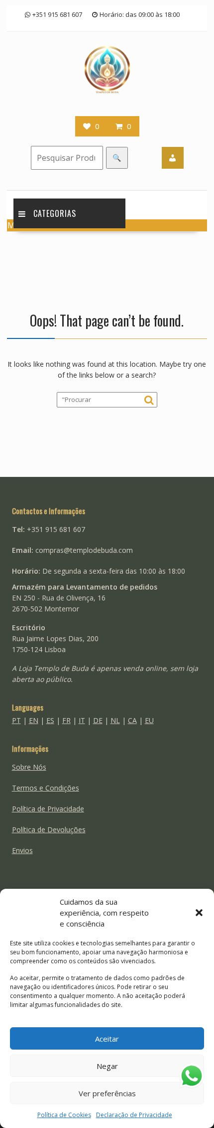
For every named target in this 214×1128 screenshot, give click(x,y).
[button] (199, 913)
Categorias (54, 213)
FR (66, 720)
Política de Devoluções (49, 829)
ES (50, 720)
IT (82, 720)
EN (33, 720)
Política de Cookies (64, 1115)
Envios (22, 850)
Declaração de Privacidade (134, 1115)
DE (98, 720)
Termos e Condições (45, 788)
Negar (107, 1066)
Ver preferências (107, 1093)
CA (132, 720)
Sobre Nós (29, 767)
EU (149, 720)
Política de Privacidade (48, 808)
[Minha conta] (173, 158)
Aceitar (107, 1039)
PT (16, 720)
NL (115, 720)
